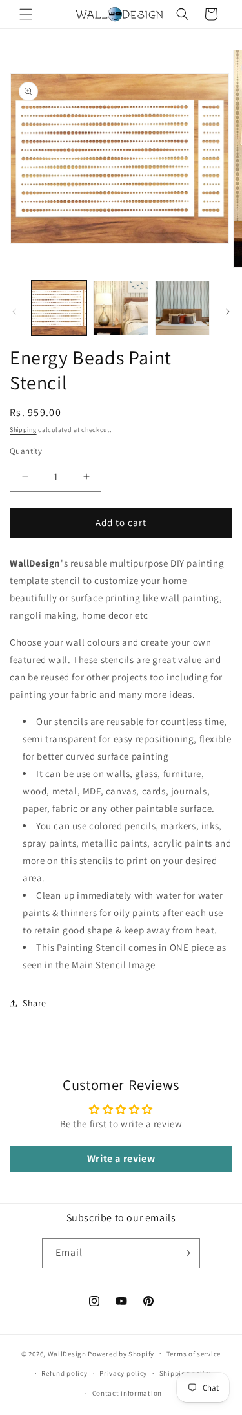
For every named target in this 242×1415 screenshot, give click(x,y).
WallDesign (67, 1353)
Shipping (23, 430)
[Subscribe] (185, 1253)
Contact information (127, 1393)
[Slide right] (228, 311)
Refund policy (64, 1373)
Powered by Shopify (121, 1353)
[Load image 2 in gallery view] (120, 308)
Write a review (121, 1158)
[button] (26, 14)
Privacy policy (123, 1373)
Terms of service (193, 1353)
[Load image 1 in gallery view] (59, 308)
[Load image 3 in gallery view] (182, 308)
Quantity (26, 450)
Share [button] (34, 1003)
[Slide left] (14, 311)
